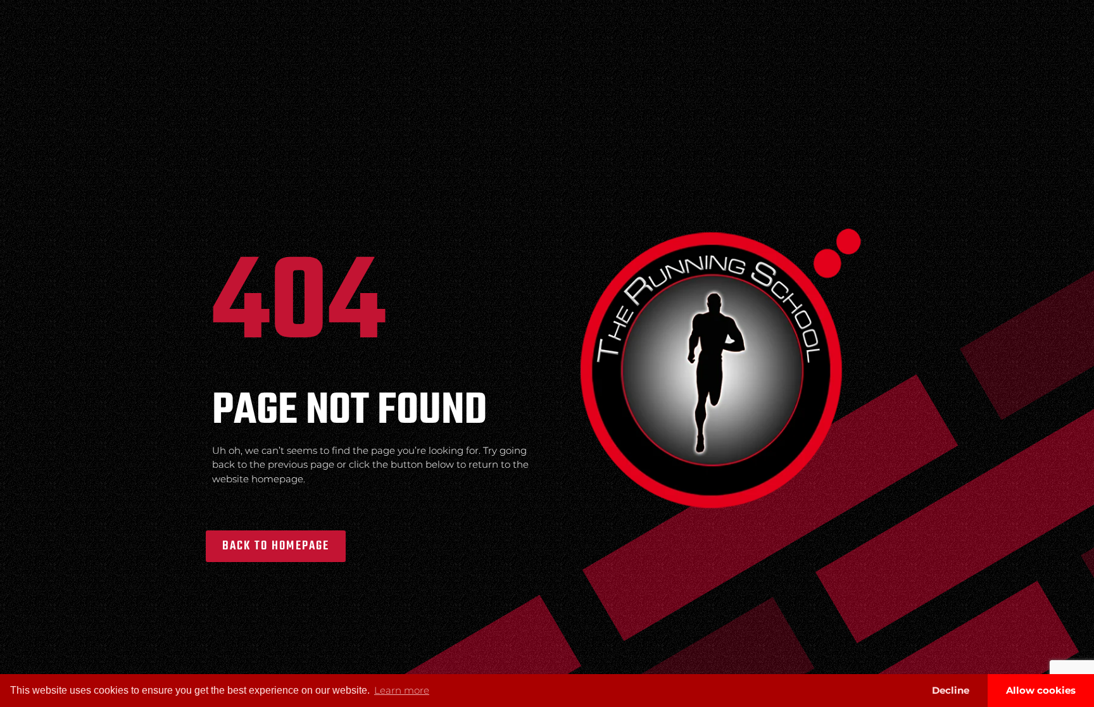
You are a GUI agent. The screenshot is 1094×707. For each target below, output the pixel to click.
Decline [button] (950, 690)
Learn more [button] (401, 690)
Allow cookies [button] (1041, 690)
